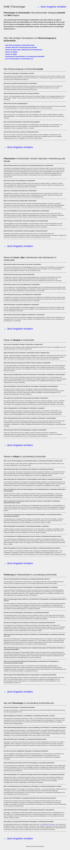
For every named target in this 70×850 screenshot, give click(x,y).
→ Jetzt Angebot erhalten (51, 6)
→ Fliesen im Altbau (10, 54)
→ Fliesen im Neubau (11, 52)
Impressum (29, 846)
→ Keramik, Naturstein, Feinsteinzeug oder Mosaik (20, 47)
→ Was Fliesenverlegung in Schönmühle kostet (19, 45)
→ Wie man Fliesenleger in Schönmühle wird (18, 58)
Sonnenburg (52, 824)
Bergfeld (44, 824)
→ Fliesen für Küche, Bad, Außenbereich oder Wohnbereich (23, 49)
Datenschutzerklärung (38, 846)
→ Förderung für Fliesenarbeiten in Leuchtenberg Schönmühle (24, 56)
